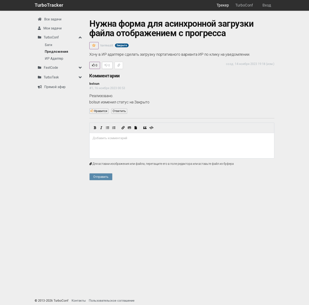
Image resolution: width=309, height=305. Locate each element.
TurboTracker (49, 5)
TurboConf (244, 5)
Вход (267, 5)
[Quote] (145, 128)
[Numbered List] (114, 128)
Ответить (119, 111)
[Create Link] (123, 128)
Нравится (100, 111)
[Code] (151, 128)
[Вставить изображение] (129, 128)
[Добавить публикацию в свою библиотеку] (94, 45)
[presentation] (182, 138)
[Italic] (101, 128)
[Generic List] (107, 128)
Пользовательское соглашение (112, 300)
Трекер (223, 5)
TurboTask (51, 77)
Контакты (78, 300)
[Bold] (95, 128)
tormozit (106, 45)
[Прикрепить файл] (135, 128)
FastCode (50, 68)
